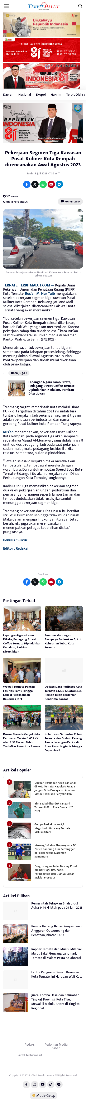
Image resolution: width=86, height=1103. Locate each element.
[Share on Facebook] (26, 184)
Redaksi (30, 1044)
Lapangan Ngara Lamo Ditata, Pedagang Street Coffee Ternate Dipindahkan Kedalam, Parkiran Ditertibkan (51, 387)
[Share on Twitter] (35, 184)
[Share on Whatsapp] (43, 184)
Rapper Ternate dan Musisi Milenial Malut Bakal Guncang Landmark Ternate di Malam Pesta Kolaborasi (56, 953)
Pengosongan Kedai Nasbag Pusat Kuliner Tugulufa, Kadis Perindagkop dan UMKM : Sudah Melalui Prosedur (55, 872)
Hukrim (56, 94)
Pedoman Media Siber (56, 1046)
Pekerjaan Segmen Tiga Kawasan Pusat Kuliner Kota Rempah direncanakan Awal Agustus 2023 (43, 158)
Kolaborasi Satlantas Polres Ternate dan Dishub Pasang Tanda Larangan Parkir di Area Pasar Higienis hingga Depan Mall (63, 742)
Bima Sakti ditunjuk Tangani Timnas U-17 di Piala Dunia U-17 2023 (53, 807)
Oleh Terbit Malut (15, 201)
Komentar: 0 (72, 201)
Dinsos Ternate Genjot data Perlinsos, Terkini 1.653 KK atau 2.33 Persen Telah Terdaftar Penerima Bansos (21, 740)
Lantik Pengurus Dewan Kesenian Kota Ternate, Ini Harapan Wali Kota (56, 975)
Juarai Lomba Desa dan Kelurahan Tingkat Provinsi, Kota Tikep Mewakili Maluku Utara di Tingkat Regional (55, 1001)
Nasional (24, 94)
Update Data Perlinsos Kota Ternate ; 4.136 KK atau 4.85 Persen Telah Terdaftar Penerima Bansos (63, 693)
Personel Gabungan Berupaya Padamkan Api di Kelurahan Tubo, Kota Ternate (63, 641)
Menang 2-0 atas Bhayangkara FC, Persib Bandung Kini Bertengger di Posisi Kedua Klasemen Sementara (55, 851)
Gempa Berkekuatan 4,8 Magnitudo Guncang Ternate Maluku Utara (52, 828)
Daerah (8, 94)
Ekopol (41, 94)
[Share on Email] (51, 184)
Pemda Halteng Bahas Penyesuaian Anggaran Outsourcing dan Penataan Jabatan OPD (56, 931)
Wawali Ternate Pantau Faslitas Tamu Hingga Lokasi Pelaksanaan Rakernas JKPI (19, 693)
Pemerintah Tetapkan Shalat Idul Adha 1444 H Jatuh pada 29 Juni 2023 (56, 906)
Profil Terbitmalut (30, 1055)
